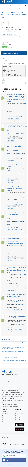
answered (8, 79)
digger (23, 197)
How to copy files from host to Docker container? (16, 213)
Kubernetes (19, 250)
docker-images (19, 311)
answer (5, 47)
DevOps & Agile (20, 221)
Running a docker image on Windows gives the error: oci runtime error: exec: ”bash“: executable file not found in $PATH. (15, 98)
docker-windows (11, 120)
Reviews (3, 415)
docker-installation (11, 182)
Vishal (23, 304)
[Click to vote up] (3, 22)
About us (4, 411)
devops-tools (9, 34)
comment (11, 47)
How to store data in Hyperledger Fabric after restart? (14, 188)
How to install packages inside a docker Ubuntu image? (16, 145)
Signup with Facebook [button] (11, 460)
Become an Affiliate (19, 415)
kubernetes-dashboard (12, 262)
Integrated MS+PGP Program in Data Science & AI (12, 396)
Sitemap (3, 423)
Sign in (19, 463)
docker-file (14, 288)
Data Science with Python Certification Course (11, 383)
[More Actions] (25, 47)
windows (18, 118)
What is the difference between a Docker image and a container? (16, 296)
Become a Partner (18, 417)
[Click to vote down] (3, 25)
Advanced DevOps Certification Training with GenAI (12, 379)
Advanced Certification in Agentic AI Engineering (11, 377)
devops (4, 34)
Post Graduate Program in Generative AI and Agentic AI (13, 392)
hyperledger (10, 204)
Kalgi (8, 253)
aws (8, 285)
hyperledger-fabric (17, 202)
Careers (16, 411)
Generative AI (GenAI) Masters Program (10, 390)
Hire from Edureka (18, 419)
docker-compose (11, 208)
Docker (13, 42)
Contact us (4, 417)
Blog (3, 419)
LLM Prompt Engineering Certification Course (11, 381)
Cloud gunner (10, 280)
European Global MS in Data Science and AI (10, 404)
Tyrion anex (9, 111)
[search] (25, 5)
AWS (17, 277)
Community (4, 421)
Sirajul (8, 224)
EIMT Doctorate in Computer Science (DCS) (10, 406)
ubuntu (14, 231)
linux (3, 39)
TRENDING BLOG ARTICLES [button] (8, 440)
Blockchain (19, 197)
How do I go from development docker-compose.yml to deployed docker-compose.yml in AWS (16, 269)
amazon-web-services (12, 290)
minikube (20, 262)
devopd (9, 231)
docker (15, 34)
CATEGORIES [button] (5, 437)
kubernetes (10, 258)
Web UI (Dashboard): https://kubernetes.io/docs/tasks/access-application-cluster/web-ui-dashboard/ (16, 240)
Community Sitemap (6, 428)
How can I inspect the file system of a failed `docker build (17, 126)
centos (12, 36)
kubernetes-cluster (11, 260)
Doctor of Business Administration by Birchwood (12, 394)
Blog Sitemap (4, 426)
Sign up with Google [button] (11, 455)
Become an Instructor (19, 413)
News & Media (5, 413)
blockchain (10, 202)
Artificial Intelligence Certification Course (10, 385)
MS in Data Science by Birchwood (8, 398)
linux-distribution (19, 36)
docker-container (6, 36)
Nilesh (22, 133)
